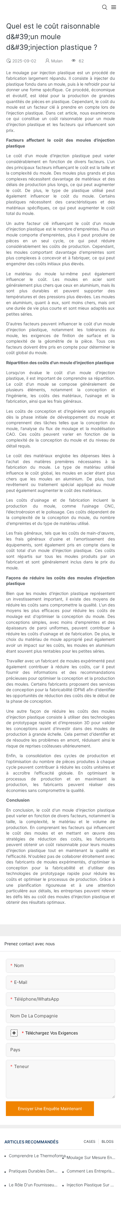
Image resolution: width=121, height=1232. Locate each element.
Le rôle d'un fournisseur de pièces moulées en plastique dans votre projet (34, 1184)
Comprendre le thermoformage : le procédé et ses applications (39, 1155)
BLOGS (108, 1141)
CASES (89, 1141)
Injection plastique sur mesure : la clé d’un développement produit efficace (92, 1184)
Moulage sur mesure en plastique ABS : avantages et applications (92, 1157)
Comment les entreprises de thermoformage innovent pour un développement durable (92, 1170)
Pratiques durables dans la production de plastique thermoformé (34, 1170)
